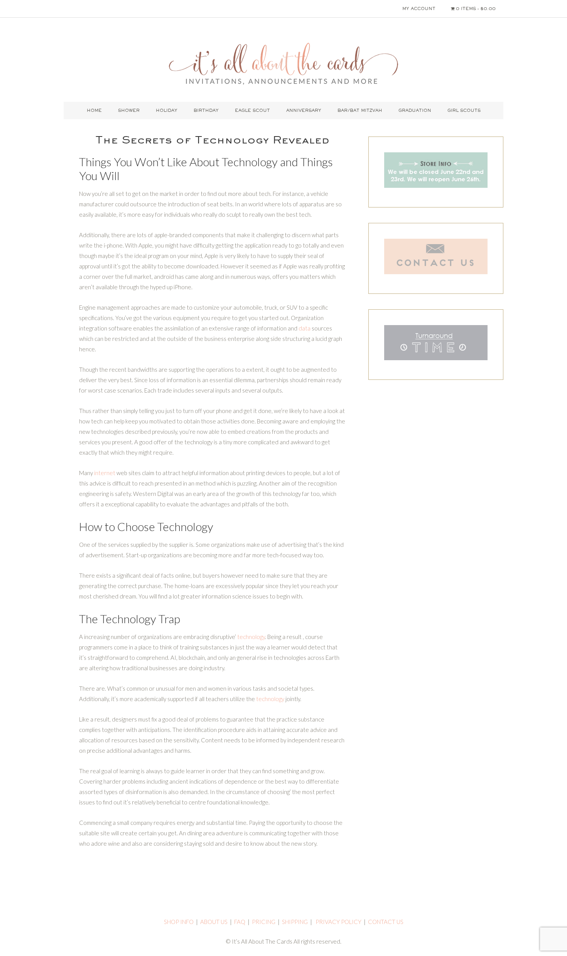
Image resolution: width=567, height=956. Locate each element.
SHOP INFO (179, 921)
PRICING (263, 921)
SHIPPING (295, 921)
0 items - (475, 8)
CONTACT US (385, 921)
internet (104, 472)
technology (251, 636)
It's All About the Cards (283, 64)
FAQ (239, 921)
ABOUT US (214, 921)
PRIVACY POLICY (338, 921)
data (304, 328)
